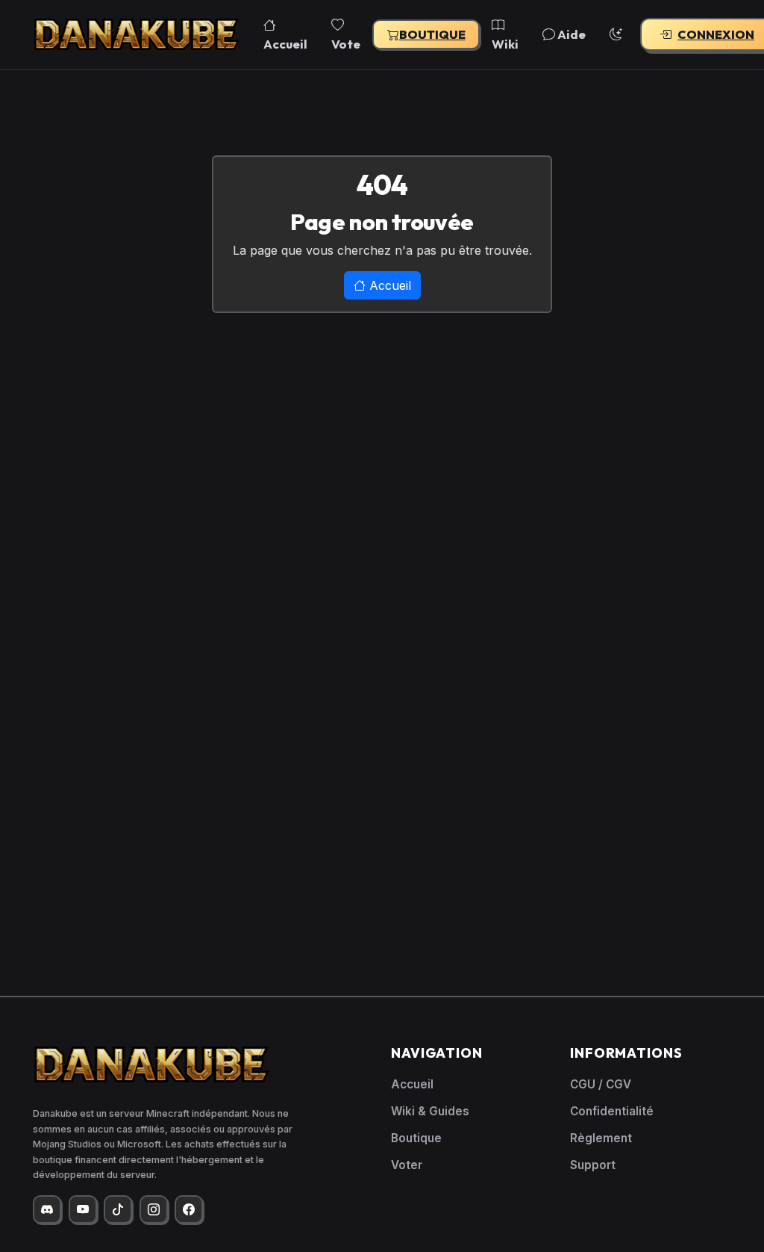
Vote (345, 44)
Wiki (505, 44)
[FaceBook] (189, 1209)
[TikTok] (118, 1209)
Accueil (285, 44)
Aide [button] (570, 34)
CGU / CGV (600, 1084)
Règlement (601, 1138)
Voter (406, 1165)
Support (593, 1165)
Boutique (432, 34)
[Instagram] (154, 1209)
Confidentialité (612, 1111)
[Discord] (47, 1209)
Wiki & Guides (430, 1111)
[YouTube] (83, 1209)
